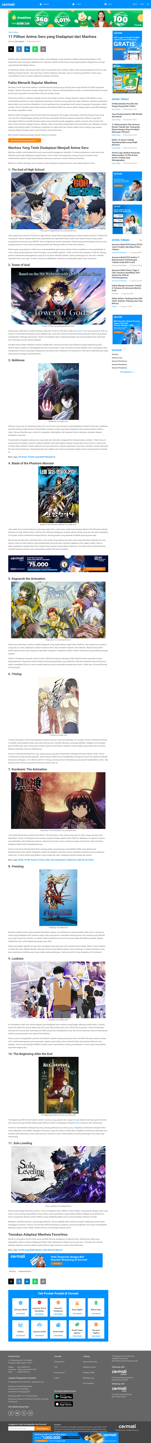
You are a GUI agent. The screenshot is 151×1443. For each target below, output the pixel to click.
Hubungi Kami (59, 1372)
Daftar (142, 4)
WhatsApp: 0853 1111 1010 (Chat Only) (22, 1396)
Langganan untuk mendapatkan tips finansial (27, 1424)
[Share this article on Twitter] (11, 49)
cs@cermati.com (24, 1372)
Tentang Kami (59, 1362)
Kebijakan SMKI (88, 1372)
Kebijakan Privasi (89, 1367)
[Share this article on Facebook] (19, 49)
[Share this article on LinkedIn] (27, 49)
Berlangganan (42, 1429)
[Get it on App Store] (81, 1404)
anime (77, 1123)
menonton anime (80, 331)
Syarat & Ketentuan (90, 1362)
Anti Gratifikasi (88, 1383)
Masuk (135, 4)
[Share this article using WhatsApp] (35, 49)
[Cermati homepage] (127, 1426)
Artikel (56, 1378)
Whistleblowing (88, 1378)
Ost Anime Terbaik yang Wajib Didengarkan (36, 457)
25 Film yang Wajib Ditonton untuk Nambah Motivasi (40, 1250)
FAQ (55, 1367)
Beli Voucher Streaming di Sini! (23, 140)
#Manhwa (12, 1271)
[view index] (141, 240)
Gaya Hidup (13, 32)
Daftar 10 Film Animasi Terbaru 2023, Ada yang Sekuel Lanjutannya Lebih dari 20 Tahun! (56, 860)
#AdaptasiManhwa (25, 1271)
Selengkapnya (126, 372)
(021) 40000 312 (24, 1367)
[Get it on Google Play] (81, 1396)
